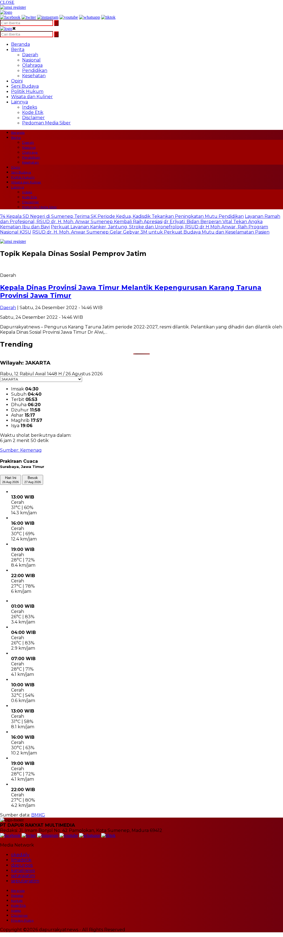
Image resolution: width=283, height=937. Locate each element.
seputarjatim (25, 881)
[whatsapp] (89, 17)
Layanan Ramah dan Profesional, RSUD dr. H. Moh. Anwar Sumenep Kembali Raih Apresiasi (140, 219)
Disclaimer (33, 117)
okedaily (20, 854)
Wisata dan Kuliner (32, 96)
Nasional (31, 60)
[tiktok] (108, 17)
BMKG (38, 815)
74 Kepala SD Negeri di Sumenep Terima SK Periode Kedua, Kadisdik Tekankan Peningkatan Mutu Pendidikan (122, 216)
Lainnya (19, 102)
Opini (17, 81)
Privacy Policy (22, 920)
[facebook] (10, 17)
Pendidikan (34, 70)
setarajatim (23, 875)
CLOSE (7, 2)
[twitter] (29, 17)
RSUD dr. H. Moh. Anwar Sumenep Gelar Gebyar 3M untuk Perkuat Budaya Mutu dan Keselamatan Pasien (150, 232)
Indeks (29, 107)
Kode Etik (32, 112)
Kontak (17, 900)
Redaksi (17, 895)
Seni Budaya (25, 86)
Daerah (30, 54)
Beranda (20, 44)
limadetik (21, 860)
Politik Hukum (27, 91)
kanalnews (23, 870)
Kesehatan (34, 75)
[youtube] (68, 17)
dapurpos (22, 865)
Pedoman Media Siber (46, 122)
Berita (17, 49)
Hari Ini (10, 480)
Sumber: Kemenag (21, 450)
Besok (32, 480)
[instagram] (47, 17)
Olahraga (32, 65)
